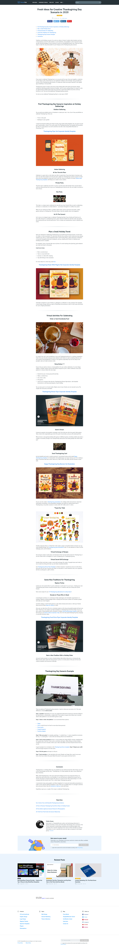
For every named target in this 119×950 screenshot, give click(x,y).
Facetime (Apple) (41, 731)
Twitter (85, 917)
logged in (43, 898)
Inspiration (59, 15)
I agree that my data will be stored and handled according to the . (67, 847)
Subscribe (85, 940)
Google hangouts (41, 729)
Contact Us (65, 923)
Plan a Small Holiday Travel (44, 28)
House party (40, 727)
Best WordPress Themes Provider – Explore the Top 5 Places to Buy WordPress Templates (30, 881)
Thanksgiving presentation (54, 502)
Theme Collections (45, 919)
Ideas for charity (50, 605)
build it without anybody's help (51, 612)
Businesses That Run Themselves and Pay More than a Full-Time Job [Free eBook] (58, 881)
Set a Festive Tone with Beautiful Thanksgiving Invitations (50, 803)
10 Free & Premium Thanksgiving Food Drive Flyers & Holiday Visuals (53, 806)
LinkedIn (51, 830)
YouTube (86, 924)
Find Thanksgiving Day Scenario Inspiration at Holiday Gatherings (53, 26)
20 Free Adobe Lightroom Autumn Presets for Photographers (50, 808)
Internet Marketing (45, 916)
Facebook (86, 914)
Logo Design (23, 919)
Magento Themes (24, 921)
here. (54, 261)
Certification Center (67, 919)
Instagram (86, 922)
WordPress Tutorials (43, 2)
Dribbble (86, 927)
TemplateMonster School (69, 916)
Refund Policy (28, 942)
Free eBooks (66, 914)
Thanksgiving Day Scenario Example (46, 34)
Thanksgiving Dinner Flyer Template (46, 567)
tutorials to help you (56, 786)
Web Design (34, 2)
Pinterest (86, 919)
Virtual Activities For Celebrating (45, 30)
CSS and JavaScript (24, 914)
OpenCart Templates (25, 923)
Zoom (38, 725)
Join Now (84, 844)
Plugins (57, 2)
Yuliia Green (64, 18)
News (19, 878)
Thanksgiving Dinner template (62, 747)
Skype (38, 723)
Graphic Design (23, 916)
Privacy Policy (80, 847)
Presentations (23, 928)
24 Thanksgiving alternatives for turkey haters (60, 591)
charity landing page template (69, 611)
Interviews (65, 921)
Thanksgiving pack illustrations (56, 547)
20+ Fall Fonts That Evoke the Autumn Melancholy (48, 811)
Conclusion (40, 36)
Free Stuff (51, 2)
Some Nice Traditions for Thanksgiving (46, 32)
